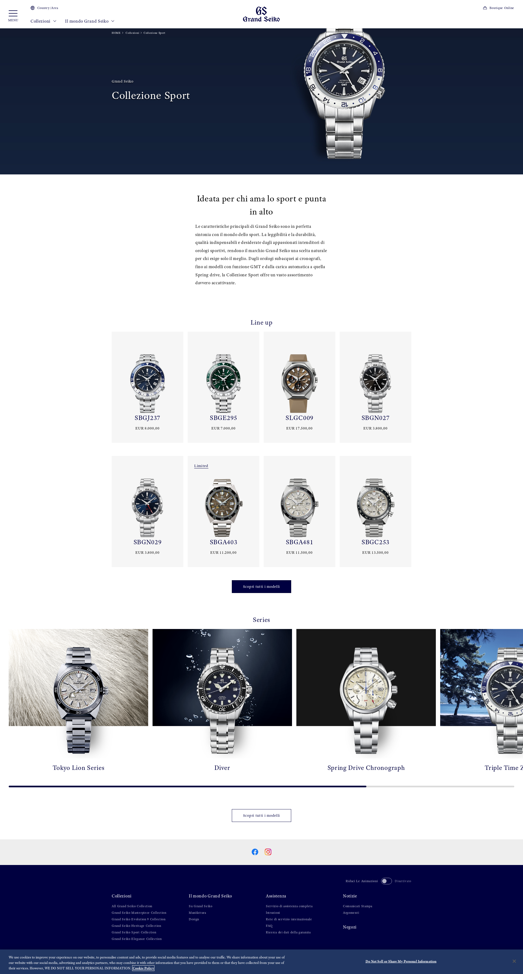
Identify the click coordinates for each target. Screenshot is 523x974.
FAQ (269, 926)
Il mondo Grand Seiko (87, 21)
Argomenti (351, 913)
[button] (6, 705)
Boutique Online (501, 8)
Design (194, 919)
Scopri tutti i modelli (261, 586)
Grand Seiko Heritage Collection (136, 926)
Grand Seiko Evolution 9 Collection (139, 919)
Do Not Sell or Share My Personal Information (401, 961)
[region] (261, 961)
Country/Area (47, 8)
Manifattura (197, 913)
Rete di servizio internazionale (289, 919)
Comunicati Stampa (357, 906)
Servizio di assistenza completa (289, 906)
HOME (116, 33)
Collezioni (41, 21)
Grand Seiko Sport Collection (134, 932)
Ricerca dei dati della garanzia (288, 932)
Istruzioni (273, 913)
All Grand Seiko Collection (132, 906)
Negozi (350, 927)
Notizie (350, 896)
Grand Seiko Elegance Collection (137, 939)
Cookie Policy (143, 968)
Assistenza (276, 896)
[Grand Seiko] (261, 13)
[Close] (514, 961)
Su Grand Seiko (200, 906)
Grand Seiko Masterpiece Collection (139, 913)
